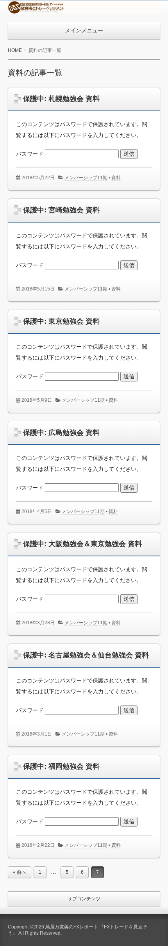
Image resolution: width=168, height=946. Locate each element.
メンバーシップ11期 (85, 177)
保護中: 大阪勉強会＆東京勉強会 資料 (82, 544)
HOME (15, 50)
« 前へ (19, 872)
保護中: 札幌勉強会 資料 (61, 99)
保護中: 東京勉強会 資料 (61, 321)
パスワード (30, 154)
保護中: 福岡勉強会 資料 (61, 766)
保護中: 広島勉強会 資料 (61, 432)
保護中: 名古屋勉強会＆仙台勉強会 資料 (86, 655)
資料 (116, 177)
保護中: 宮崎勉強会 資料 (61, 210)
